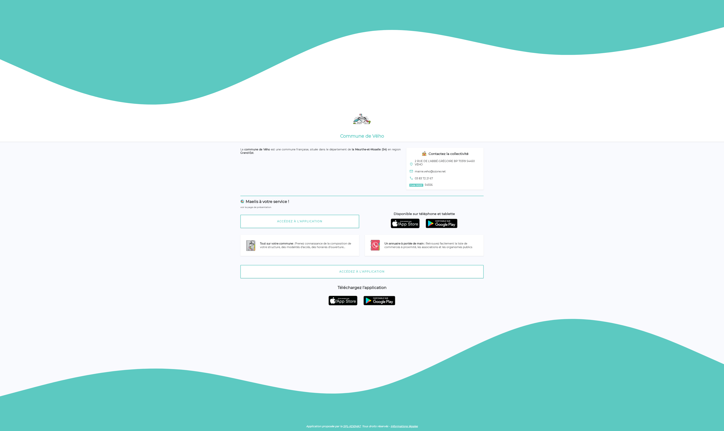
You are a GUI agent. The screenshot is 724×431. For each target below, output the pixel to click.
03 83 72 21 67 (424, 178)
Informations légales (404, 426)
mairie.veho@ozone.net (430, 171)
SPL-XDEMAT (352, 426)
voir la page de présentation (255, 207)
